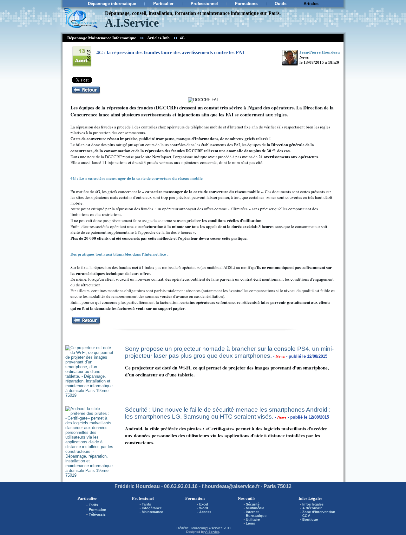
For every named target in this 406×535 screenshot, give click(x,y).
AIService (212, 531)
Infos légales (313, 504)
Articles (311, 3)
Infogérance (152, 508)
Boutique (310, 519)
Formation (97, 510)
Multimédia (255, 508)
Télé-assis (97, 514)
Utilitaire (253, 519)
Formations (246, 3)
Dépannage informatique (112, 3)
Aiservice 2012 (219, 528)
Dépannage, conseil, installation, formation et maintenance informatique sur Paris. (193, 13)
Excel (203, 504)
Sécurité (252, 504)
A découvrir (312, 508)
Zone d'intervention (318, 512)
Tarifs (93, 505)
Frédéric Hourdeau (190, 528)
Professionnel (204, 3)
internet (252, 512)
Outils (280, 3)
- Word (202, 508)
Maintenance (152, 512)
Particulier (163, 3)
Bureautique (256, 516)
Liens (250, 523)
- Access (204, 512)
